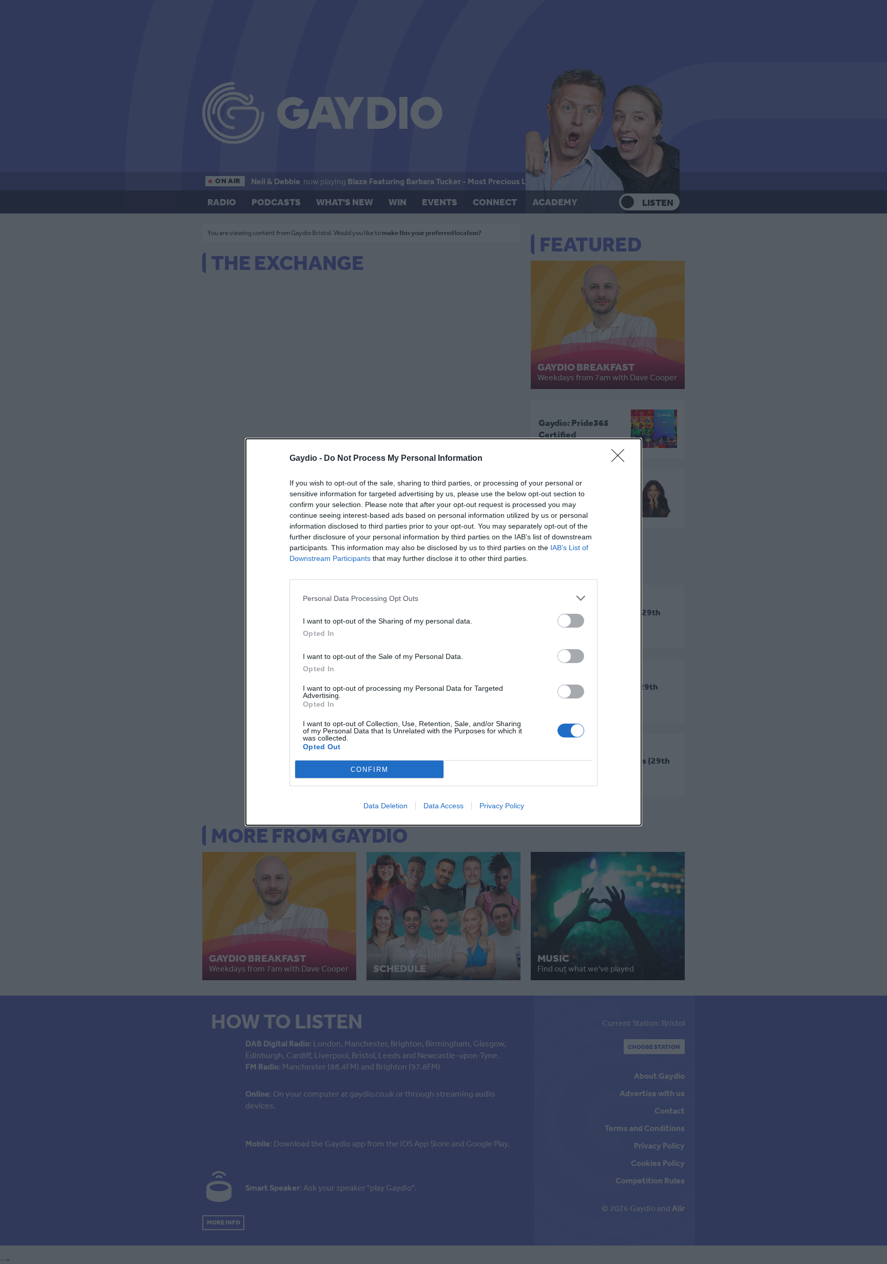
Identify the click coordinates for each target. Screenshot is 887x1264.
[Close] (621, 459)
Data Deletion (385, 806)
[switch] (570, 621)
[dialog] (443, 632)
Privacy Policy (501, 806)
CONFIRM (370, 769)
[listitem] (443, 598)
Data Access (443, 806)
